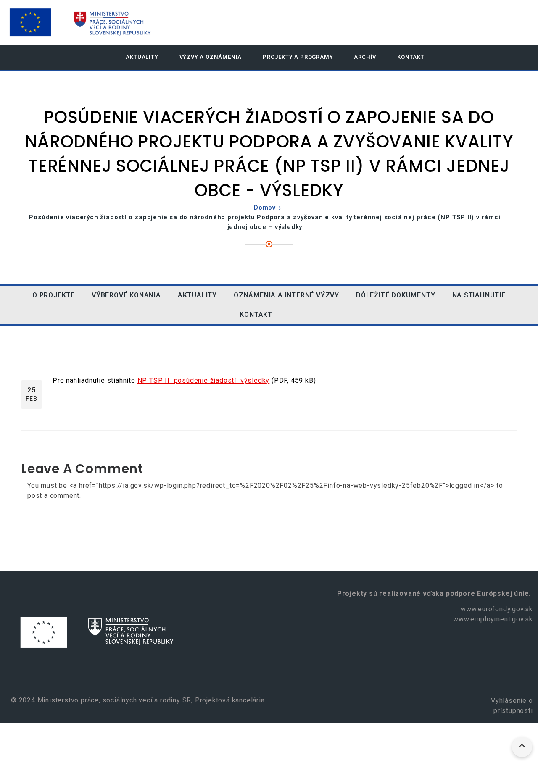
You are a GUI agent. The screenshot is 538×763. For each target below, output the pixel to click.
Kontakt (411, 57)
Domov (265, 207)
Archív (365, 57)
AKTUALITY (142, 57)
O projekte (53, 295)
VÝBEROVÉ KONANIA (126, 295)
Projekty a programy (298, 57)
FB (293, 314)
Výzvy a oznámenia (210, 57)
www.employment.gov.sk (493, 619)
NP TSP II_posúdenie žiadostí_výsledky (203, 380)
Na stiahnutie (479, 295)
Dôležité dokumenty (395, 295)
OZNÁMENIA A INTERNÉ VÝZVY (286, 295)
